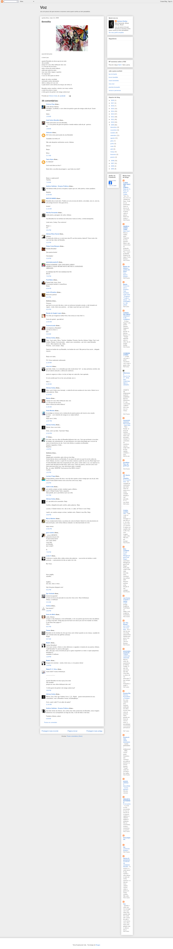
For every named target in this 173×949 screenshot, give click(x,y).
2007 (113, 163)
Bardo (125, 284)
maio (112, 146)
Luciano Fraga (50, 476)
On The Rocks (125, 623)
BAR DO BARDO (51, 198)
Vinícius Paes (50, 104)
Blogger (98, 945)
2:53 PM (48, 483)
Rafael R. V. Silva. (51, 669)
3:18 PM (48, 258)
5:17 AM (48, 155)
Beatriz (48, 643)
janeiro (112, 157)
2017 (113, 103)
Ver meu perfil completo (116, 32)
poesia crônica (125, 782)
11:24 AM (49, 394)
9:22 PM (48, 309)
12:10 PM (49, 433)
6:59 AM (48, 718)
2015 (113, 108)
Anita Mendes (50, 410)
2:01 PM (48, 230)
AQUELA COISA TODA (126, 228)
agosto (112, 138)
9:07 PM (48, 626)
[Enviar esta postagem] (69, 96)
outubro (113, 132)
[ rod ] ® (48, 556)
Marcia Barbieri (51, 518)
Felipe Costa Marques (53, 246)
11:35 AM (49, 407)
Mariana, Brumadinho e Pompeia (126, 696)
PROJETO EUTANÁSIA (126, 800)
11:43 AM (49, 704)
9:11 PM (48, 297)
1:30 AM (48, 116)
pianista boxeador (114, 87)
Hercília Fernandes (52, 212)
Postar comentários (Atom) (74, 736)
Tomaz (48, 630)
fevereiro (113, 154)
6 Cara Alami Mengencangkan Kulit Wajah (126, 555)
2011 (112, 119)
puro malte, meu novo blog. (126, 627)
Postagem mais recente (50, 731)
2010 (113, 122)
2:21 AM (48, 602)
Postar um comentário (50, 722)
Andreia (48, 606)
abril (112, 149)
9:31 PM (48, 589)
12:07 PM (49, 421)
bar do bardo (113, 74)
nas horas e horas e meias (126, 599)
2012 (113, 117)
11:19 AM (49, 362)
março (112, 152)
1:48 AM (48, 129)
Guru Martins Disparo (125, 274)
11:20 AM (49, 384)
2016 (113, 106)
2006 (113, 166)
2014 (113, 111)
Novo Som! (126, 231)
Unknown (49, 132)
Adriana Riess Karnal (52, 234)
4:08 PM (48, 515)
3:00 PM (48, 690)
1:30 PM (48, 665)
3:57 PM (48, 495)
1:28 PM (48, 449)
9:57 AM (48, 639)
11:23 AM (49, 209)
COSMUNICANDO (126, 354)
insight (125, 603)
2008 (113, 160)
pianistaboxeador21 (52, 262)
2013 (113, 114)
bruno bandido (113, 77)
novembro (113, 130)
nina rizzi (49, 366)
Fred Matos (49, 280)
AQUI (120, 65)
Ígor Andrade (50, 593)
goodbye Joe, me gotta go (126, 464)
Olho (124, 513)
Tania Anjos (49, 159)
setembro (113, 135)
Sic (124, 847)
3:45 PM (48, 611)
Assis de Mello (50, 614)
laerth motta (50, 486)
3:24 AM (48, 334)
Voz (43, 7)
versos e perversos (115, 90)
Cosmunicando (51, 325)
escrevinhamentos (126, 421)
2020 (113, 100)
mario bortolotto (114, 80)
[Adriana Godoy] (110, 184)
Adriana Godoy (50, 338)
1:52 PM (48, 472)
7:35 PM (48, 276)
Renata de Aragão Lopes (53, 313)
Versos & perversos (126, 859)
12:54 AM (49, 322)
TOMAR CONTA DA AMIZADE (126, 656)
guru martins (50, 532)
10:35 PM (49, 529)
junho (112, 143)
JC (47, 437)
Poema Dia (126, 693)
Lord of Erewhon (51, 292)
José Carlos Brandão (52, 120)
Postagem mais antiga (94, 731)
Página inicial (72, 731)
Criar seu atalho (112, 185)
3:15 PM (48, 242)
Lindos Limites (125, 511)
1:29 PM (48, 656)
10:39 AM (49, 194)
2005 (113, 169)
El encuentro (127, 804)
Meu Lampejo (126, 549)
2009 (113, 125)
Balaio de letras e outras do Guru (126, 269)
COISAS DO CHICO (126, 313)
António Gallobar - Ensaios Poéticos (57, 186)
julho (112, 141)
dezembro (113, 127)
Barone (48, 398)
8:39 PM (48, 288)
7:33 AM (48, 182)
